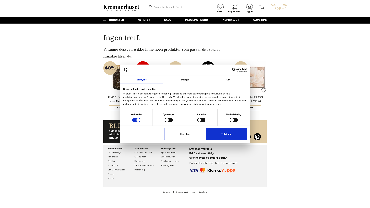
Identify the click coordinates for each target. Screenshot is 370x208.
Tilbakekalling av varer (144, 166)
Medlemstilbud (196, 20)
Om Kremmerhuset (116, 170)
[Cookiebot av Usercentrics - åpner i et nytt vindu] (234, 70)
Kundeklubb (113, 166)
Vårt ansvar (113, 157)
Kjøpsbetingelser (168, 153)
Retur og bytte (167, 166)
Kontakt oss (139, 161)
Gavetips (260, 20)
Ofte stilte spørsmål (143, 153)
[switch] (169, 120)
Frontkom (203, 192)
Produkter (115, 20)
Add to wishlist (263, 90)
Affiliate (111, 179)
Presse (111, 174)
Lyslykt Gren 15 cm (119, 97)
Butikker (111, 161)
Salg (167, 20)
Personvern (167, 192)
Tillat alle (226, 134)
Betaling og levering (170, 161)
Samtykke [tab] (142, 79)
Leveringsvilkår (168, 157)
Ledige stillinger (115, 153)
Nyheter (144, 20)
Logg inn (250, 12)
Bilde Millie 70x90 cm (250, 97)
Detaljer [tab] (185, 79)
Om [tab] (228, 79)
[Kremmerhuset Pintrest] (257, 136)
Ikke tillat (185, 134)
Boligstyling (139, 170)
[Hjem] (121, 8)
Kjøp (120, 108)
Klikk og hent (140, 157)
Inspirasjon (230, 20)
